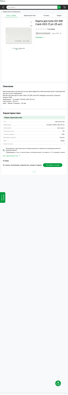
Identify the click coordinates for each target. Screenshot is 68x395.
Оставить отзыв (52, 165)
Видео (59, 15)
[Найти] (59, 7)
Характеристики (30, 15)
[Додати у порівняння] (31, 25)
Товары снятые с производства (11, 11)
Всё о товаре (11, 15)
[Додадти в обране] (31, 22)
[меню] (3, 7)
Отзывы (46, 15)
